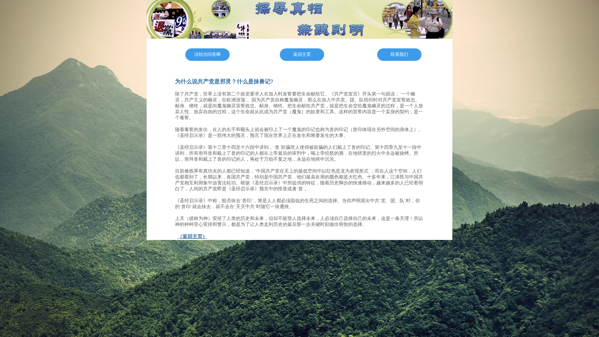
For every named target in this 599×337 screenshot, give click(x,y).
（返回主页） (192, 237)
